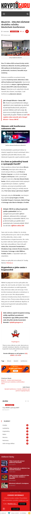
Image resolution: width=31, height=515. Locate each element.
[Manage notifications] (3, 508)
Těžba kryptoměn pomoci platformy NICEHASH (16, 461)
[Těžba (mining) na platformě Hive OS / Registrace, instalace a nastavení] (4, 477)
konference (24, 361)
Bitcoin (9, 361)
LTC (16, 355)
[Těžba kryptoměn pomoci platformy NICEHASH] (4, 463)
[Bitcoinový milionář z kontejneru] (4, 485)
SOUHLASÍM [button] (15, 509)
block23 (16, 361)
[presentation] (25, 401)
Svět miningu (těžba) (8, 443)
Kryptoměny (14, 31)
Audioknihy (6, 428)
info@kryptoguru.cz (16, 322)
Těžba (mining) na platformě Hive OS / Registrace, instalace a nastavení (19, 477)
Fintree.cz (9, 263)
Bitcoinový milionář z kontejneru (19, 483)
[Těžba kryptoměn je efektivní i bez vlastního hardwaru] (4, 470)
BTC (26, 353)
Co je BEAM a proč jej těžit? (11, 407)
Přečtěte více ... (12, 504)
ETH (20, 355)
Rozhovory (6, 440)
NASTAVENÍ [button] (22, 504)
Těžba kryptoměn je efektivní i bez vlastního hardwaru (19, 468)
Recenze (5, 437)
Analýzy (5, 425)
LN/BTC (12, 355)
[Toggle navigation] (3, 13)
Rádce (4, 434)
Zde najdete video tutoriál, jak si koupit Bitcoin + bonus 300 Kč (16, 117)
